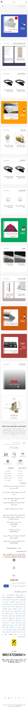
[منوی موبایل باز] (26, 2)
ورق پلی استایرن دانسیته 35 (9, 264)
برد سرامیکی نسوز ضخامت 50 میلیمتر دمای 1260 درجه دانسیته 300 (10, 116)
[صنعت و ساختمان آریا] (14, 575)
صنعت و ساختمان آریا (19, 591)
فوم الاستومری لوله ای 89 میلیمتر (8, 90)
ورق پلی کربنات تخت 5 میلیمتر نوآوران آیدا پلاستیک (20, 295)
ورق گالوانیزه (14, 381)
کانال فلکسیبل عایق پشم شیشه (8, 206)
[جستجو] (2, 6)
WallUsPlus (19, 597)
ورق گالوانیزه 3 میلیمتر (14, 384)
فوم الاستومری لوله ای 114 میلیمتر (20, 90)
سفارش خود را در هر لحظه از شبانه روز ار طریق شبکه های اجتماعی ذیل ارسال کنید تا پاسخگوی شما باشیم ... (14, 555)
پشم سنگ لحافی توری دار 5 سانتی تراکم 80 (21, 147)
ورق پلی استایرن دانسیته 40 (21, 264)
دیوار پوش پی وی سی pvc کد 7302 (21, 59)
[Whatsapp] (14, 567)
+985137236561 (14, 655)
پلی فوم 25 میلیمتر (13, 29)
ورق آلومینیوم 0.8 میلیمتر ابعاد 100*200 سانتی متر (11, 323)
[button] (22, 343)
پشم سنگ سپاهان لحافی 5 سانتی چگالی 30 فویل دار (8, 147)
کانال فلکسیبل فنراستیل (20, 206)
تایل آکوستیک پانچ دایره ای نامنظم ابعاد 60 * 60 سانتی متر (8, 60)
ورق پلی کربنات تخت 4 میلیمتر (9, 294)
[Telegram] (14, 560)
